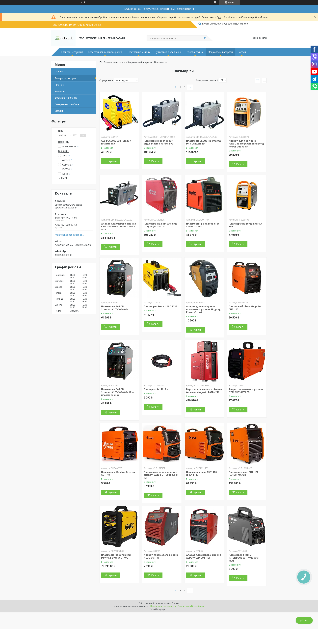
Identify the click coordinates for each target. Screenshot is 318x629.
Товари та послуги (65, 78)
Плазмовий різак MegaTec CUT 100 (245, 308)
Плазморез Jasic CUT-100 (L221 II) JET (201, 473)
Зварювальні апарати (221, 52)
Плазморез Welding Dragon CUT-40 (118, 473)
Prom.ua (176, 603)
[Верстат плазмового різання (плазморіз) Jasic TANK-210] (204, 361)
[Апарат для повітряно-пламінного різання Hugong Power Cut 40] (204, 278)
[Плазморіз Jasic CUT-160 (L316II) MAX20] (246, 444)
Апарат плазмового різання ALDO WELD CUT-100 (203, 556)
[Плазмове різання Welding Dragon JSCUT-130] (162, 195)
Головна (59, 71)
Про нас (59, 84)
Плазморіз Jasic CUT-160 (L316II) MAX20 (243, 473)
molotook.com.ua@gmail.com (69, 234)
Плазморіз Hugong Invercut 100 (245, 225)
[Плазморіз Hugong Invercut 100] (246, 195)
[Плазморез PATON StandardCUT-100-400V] (119, 278)
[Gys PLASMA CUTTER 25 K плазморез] (119, 112)
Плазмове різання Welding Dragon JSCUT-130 (160, 225)
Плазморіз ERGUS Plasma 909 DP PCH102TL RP (203, 142)
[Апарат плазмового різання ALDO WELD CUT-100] (204, 526)
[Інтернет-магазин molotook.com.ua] (63, 38)
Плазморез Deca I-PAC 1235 (160, 306)
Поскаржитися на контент (163, 606)
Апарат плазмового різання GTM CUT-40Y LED (246, 391)
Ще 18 (64, 178)
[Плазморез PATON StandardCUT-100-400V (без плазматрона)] (119, 361)
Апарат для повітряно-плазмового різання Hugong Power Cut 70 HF (246, 143)
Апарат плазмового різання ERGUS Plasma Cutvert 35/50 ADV (118, 226)
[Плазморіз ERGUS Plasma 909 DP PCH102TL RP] (204, 112)
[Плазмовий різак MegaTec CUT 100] (246, 278)
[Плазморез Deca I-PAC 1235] (162, 278)
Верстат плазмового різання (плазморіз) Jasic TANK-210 (204, 391)
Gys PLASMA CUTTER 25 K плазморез (116, 142)
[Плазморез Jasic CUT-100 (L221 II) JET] (204, 444)
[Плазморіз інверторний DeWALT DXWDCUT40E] (119, 526)
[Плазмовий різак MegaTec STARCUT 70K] (204, 195)
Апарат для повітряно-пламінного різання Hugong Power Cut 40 (203, 309)
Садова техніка (195, 52)
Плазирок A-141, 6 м (156, 389)
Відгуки (59, 110)
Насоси (242, 52)
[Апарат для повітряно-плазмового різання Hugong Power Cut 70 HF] (246, 112)
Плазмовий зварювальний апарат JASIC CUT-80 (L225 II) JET (161, 474)
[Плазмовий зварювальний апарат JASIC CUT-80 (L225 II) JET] (162, 444)
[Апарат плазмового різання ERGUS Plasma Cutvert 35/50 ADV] (119, 195)
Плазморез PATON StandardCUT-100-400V (114, 308)
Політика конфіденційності (191, 606)
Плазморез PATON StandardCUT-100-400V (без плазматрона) (117, 392)
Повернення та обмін (67, 104)
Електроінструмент (72, 52)
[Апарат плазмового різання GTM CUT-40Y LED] (246, 361)
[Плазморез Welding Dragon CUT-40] (119, 444)
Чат (307, 620)
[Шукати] (205, 38)
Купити (113, 161)
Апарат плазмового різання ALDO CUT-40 (161, 556)
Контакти (60, 91)
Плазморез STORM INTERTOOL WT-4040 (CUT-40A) (245, 557)
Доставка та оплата (66, 97)
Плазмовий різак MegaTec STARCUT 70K (202, 225)
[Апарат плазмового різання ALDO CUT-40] (162, 526)
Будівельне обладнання (168, 52)
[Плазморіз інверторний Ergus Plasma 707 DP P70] (162, 112)
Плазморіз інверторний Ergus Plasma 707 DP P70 (158, 142)
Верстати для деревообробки (105, 52)
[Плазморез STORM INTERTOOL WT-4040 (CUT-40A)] (246, 526)
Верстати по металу (138, 52)
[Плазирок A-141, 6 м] (162, 361)
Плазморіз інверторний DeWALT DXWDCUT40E (116, 556)
